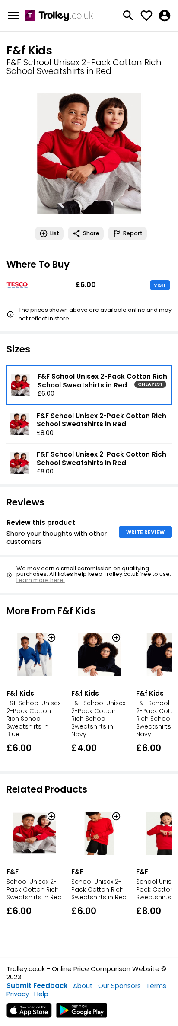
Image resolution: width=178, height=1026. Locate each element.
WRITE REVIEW (145, 532)
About (83, 985)
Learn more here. (40, 580)
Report (133, 233)
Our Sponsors (119, 985)
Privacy (17, 993)
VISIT (160, 284)
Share (91, 233)
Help (41, 993)
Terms (156, 985)
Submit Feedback (37, 985)
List (54, 233)
